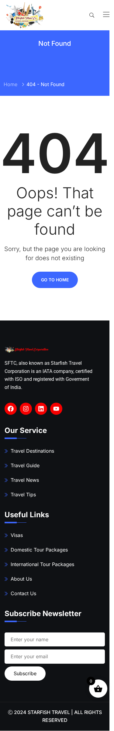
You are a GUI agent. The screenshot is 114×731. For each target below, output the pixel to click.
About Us (21, 579)
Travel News (25, 480)
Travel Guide (25, 465)
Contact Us (23, 593)
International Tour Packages (42, 564)
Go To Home (55, 279)
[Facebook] (11, 409)
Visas (17, 535)
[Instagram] (26, 409)
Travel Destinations (32, 451)
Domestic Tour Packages (39, 550)
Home (10, 84)
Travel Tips (23, 494)
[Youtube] (56, 409)
